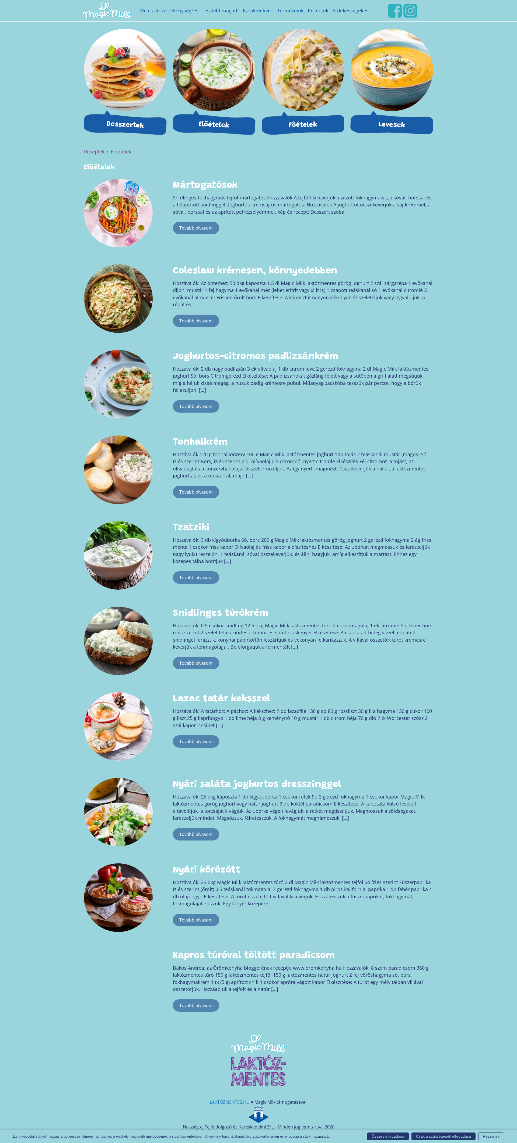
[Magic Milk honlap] (107, 10)
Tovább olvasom (196, 228)
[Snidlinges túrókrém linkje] (118, 638)
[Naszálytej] (258, 1114)
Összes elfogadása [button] (388, 1136)
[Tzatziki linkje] (118, 553)
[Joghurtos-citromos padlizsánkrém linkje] (118, 381)
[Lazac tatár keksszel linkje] (118, 724)
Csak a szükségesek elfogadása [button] (443, 1136)
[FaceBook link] (395, 10)
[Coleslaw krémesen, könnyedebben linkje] (118, 296)
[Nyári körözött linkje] (118, 895)
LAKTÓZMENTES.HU (230, 1102)
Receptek (94, 151)
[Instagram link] (410, 10)
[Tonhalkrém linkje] (118, 467)
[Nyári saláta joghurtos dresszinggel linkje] (118, 809)
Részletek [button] (491, 1136)
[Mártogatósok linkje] (118, 210)
